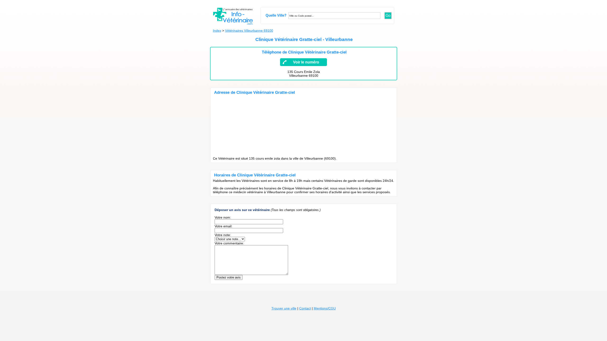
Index (217, 30)
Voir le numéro (306, 62)
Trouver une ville (283, 308)
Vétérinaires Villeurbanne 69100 (249, 30)
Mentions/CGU (325, 308)
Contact (305, 308)
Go (388, 15)
